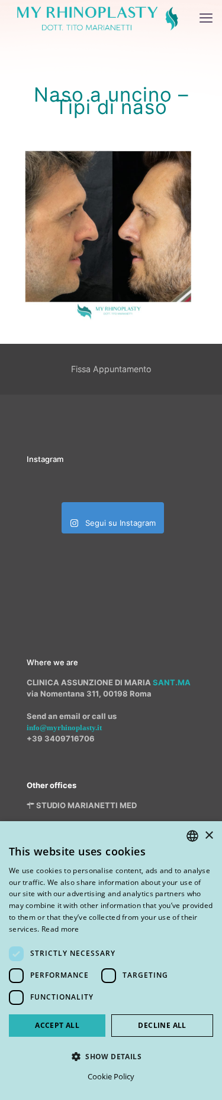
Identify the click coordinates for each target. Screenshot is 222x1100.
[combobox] (192, 836)
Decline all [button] (162, 1025)
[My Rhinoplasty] (97, 17)
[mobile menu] (206, 18)
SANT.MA (172, 682)
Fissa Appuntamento (111, 369)
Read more (60, 929)
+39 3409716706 (61, 738)
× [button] (208, 835)
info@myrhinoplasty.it (64, 727)
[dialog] (111, 960)
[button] (111, 1056)
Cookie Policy (111, 1076)
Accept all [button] (57, 1025)
